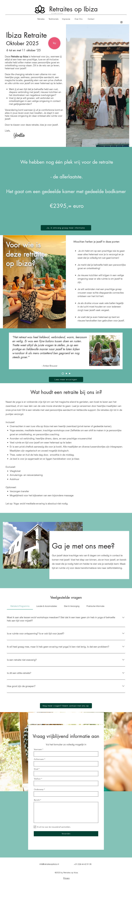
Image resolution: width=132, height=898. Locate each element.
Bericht (37, 800)
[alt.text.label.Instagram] (121, 22)
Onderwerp (38, 789)
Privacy (66, 878)
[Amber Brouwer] (62, 373)
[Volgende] (117, 352)
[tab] (20, 606)
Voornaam (38, 749)
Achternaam (39, 759)
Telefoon (37, 779)
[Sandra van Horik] (69, 373)
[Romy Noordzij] (66, 373)
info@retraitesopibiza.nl (49, 864)
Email (36, 769)
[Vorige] (14, 352)
